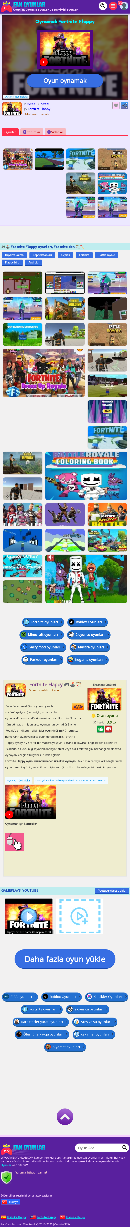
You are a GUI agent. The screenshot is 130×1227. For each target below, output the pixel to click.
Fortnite (84, 255)
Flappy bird (12, 262)
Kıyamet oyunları (66, 1046)
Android (33, 262)
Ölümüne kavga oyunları (43, 1034)
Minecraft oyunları (43, 634)
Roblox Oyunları (89, 622)
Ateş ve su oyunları (96, 1021)
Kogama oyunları (89, 659)
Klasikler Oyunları (108, 996)
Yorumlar (32, 132)
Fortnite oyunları (44, 622)
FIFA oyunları (21, 996)
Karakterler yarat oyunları (42, 1021)
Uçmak (65, 255)
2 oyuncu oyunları (90, 634)
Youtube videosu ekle (111, 890)
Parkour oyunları (43, 659)
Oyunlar (10, 132)
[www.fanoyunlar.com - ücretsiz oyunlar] (24, 1149)
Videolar (55, 132)
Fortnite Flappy (75, 1217)
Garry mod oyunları (44, 647)
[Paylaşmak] (124, 105)
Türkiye (13, 1202)
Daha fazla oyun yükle (65, 959)
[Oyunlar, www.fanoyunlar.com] (24, 7)
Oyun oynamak (65, 80)
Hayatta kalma (14, 255)
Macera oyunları (91, 647)
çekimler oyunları (95, 1034)
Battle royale (107, 255)
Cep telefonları (42, 255)
